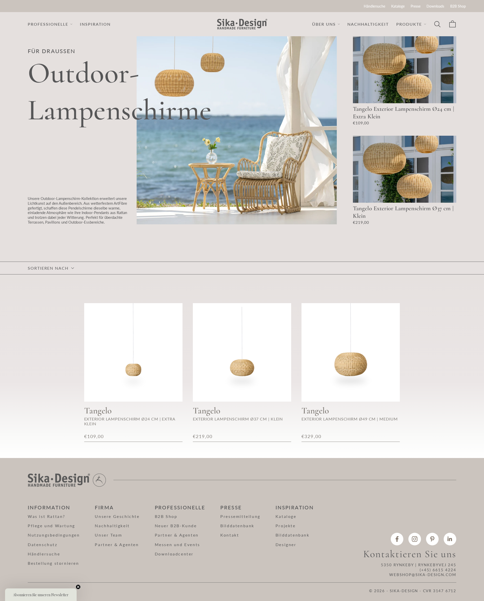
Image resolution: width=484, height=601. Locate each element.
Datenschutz (42, 544)
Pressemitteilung (240, 516)
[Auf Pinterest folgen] (432, 539)
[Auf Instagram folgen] (414, 539)
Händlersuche (374, 6)
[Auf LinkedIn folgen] (450, 539)
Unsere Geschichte (117, 516)
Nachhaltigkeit (368, 24)
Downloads (435, 6)
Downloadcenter (174, 553)
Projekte (286, 525)
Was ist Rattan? (46, 516)
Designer (286, 544)
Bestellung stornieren (53, 563)
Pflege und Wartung (51, 525)
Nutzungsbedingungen (54, 535)
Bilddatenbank (237, 525)
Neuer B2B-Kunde (176, 525)
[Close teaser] (78, 586)
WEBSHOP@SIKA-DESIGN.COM (422, 574)
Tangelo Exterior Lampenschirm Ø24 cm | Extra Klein (403, 112)
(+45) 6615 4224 (438, 570)
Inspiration (95, 24)
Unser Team (108, 535)
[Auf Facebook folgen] (397, 539)
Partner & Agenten (117, 544)
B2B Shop (458, 6)
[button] (41, 594)
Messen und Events (177, 544)
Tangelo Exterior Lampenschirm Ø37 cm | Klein (403, 212)
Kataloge (398, 6)
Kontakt (229, 535)
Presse (415, 6)
